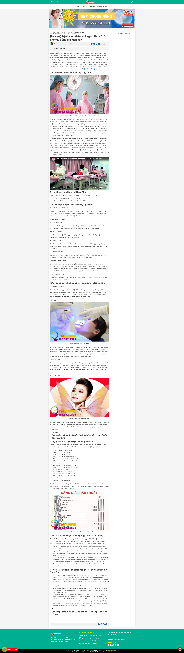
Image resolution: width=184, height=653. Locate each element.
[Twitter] (94, 44)
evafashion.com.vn (93, 650)
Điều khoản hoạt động (57, 639)
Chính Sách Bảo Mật (69, 639)
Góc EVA (79, 6)
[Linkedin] (99, 44)
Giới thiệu (53, 637)
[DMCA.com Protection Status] (112, 650)
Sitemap (66, 641)
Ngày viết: (56, 624)
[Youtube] (116, 645)
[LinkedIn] (111, 645)
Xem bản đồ (113, 634)
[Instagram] (113, 645)
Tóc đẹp (105, 6)
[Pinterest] (96, 44)
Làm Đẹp (85, 6)
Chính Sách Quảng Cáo (57, 641)
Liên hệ (66, 637)
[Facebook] (92, 44)
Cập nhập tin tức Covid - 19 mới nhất (89, 643)
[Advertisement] (123, 44)
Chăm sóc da (92, 6)
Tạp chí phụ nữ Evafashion (87, 66)
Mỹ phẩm (99, 6)
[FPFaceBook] (108, 645)
